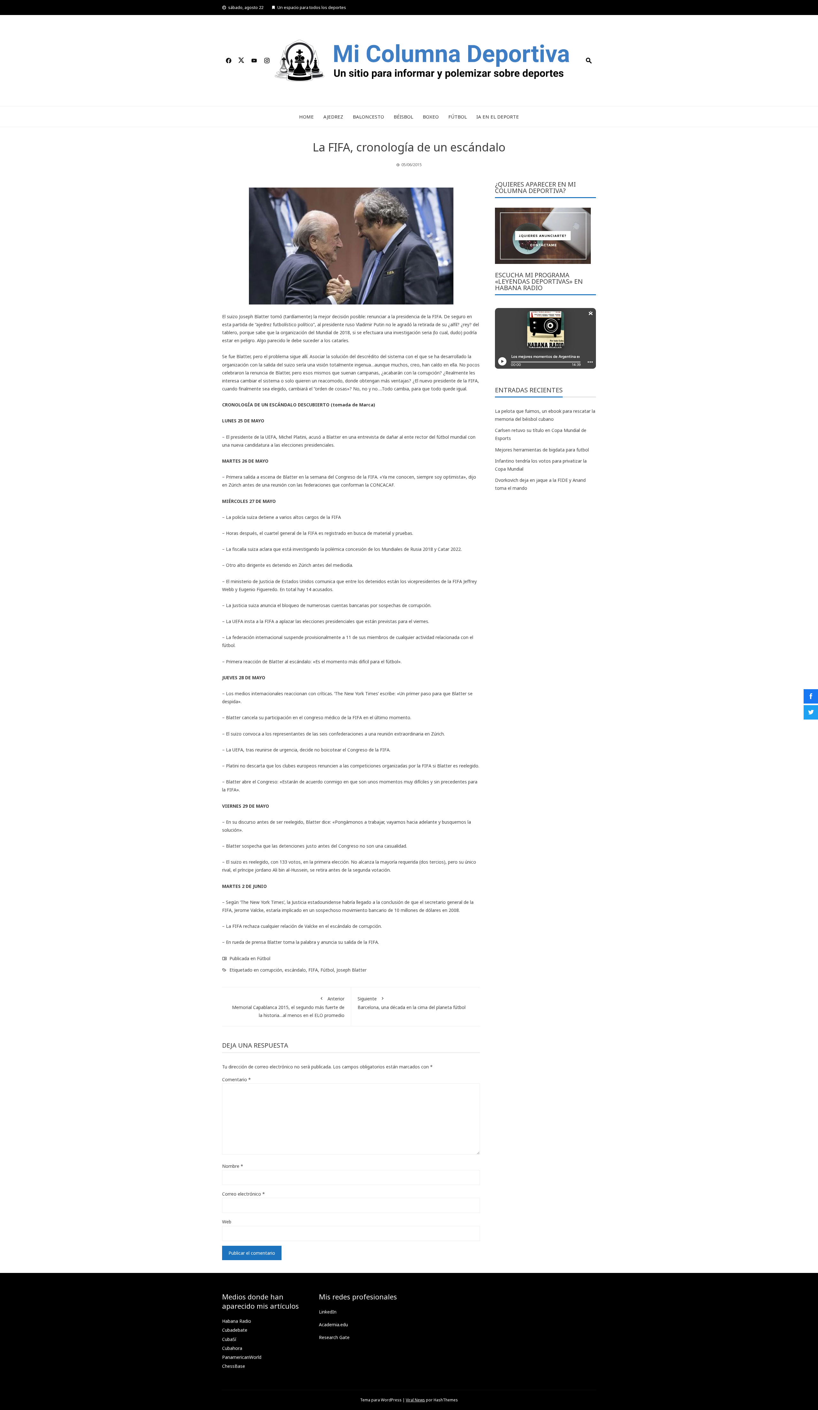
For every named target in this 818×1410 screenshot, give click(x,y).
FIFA (313, 970)
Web (226, 1222)
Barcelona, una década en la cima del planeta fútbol (412, 1003)
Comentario (236, 1079)
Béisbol (403, 116)
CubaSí (229, 1339)
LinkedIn (327, 1312)
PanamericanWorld (241, 1357)
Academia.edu (333, 1324)
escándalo (295, 970)
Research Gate (334, 1337)
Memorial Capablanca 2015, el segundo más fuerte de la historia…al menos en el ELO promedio (288, 1007)
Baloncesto (368, 116)
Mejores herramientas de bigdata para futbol (542, 450)
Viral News (415, 1400)
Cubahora (232, 1348)
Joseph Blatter (351, 970)
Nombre (232, 1166)
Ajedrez (333, 116)
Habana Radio (236, 1321)
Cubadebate (234, 1330)
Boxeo (431, 116)
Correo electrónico (243, 1194)
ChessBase (233, 1366)
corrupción (271, 970)
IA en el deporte (497, 116)
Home (306, 116)
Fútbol (457, 116)
